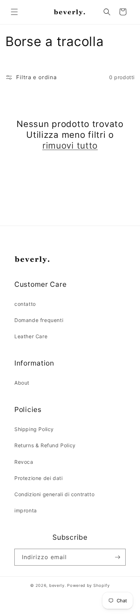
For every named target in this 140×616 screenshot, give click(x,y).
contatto (25, 304)
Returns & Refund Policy (45, 445)
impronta (25, 510)
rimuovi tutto (70, 145)
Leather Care (30, 336)
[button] (14, 12)
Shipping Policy (34, 429)
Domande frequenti (38, 320)
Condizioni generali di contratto (54, 494)
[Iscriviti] (117, 557)
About (21, 383)
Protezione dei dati (38, 478)
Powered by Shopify (88, 585)
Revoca (23, 462)
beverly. (57, 585)
